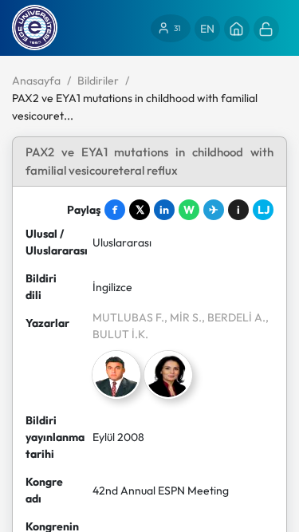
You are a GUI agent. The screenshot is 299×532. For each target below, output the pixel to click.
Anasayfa (36, 80)
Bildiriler (98, 80)
